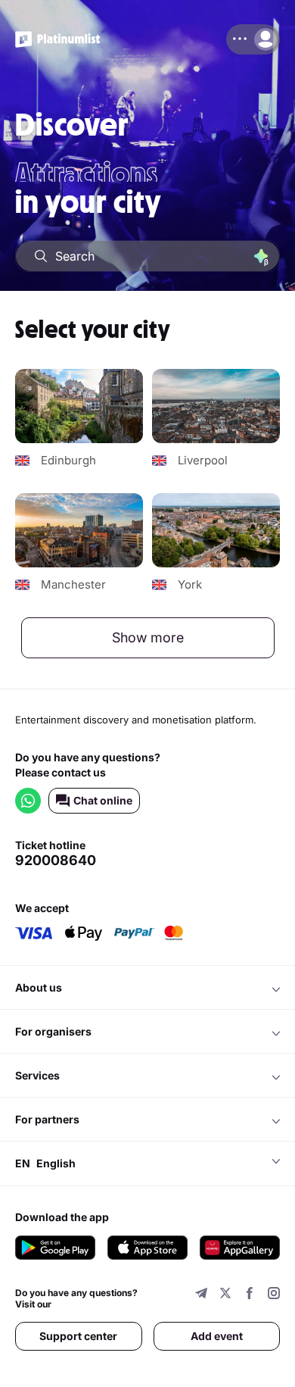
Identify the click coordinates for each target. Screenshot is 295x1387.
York (190, 585)
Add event (217, 1335)
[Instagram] (274, 1295)
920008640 (55, 860)
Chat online (102, 800)
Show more (148, 637)
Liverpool (203, 460)
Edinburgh (68, 460)
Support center (78, 1335)
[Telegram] (201, 1295)
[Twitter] (225, 1295)
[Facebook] (250, 1295)
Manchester (73, 585)
